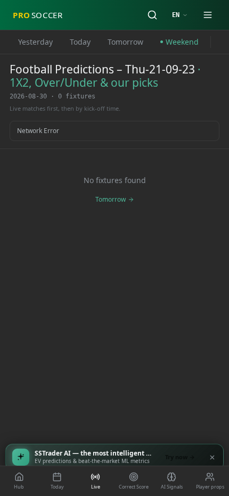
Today (80, 42)
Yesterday (35, 42)
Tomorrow (125, 42)
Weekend (182, 42)
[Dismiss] (212, 457)
